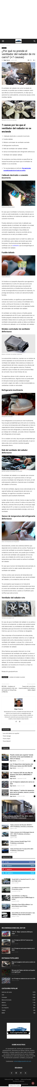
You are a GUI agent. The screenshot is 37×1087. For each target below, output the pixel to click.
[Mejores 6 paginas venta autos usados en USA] (6, 964)
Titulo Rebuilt (6, 741)
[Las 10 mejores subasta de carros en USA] (5, 784)
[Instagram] (20, 722)
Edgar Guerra (7, 60)
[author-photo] (18, 706)
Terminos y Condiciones (18, 1081)
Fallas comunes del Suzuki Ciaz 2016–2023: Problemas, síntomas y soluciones (18, 817)
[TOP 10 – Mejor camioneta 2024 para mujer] (6, 933)
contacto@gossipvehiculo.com (22, 1061)
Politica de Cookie (9, 1079)
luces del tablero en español (11, 733)
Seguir (32, 865)
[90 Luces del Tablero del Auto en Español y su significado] (6, 972)
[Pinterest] (21, 1073)
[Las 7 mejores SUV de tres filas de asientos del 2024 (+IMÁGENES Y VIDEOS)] (5, 775)
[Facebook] (16, 722)
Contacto (17, 1079)
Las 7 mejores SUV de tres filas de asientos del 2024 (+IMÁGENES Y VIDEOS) (21, 774)
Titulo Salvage (7, 736)
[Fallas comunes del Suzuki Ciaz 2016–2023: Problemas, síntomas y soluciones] (18, 811)
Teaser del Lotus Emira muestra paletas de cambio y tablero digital (27, 688)
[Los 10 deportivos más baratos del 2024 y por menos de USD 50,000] (5, 766)
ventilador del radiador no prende (17, 677)
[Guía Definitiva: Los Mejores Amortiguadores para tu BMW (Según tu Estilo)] (6, 898)
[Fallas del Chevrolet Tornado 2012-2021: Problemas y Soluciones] (5, 850)
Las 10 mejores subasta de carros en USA (23, 978)
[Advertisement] (18, 19)
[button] (3, 41)
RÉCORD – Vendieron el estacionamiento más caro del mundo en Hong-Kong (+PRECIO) (9, 689)
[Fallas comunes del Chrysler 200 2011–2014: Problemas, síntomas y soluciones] (5, 826)
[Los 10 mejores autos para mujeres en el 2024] (6, 951)
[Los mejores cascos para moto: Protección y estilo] (6, 890)
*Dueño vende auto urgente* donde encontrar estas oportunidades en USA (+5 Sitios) (21, 757)
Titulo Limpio (6, 738)
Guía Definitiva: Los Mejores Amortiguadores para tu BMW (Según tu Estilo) (23, 897)
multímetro (15, 245)
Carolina (5, 820)
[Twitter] (25, 1073)
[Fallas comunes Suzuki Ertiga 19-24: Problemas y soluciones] (5, 843)
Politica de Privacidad (26, 1079)
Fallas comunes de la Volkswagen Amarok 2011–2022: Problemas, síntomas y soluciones (22, 834)
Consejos (8, 45)
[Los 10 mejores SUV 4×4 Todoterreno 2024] (6, 942)
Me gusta (31, 862)
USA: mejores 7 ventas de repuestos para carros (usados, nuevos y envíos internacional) (22, 792)
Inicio (3, 45)
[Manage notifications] (33, 1083)
